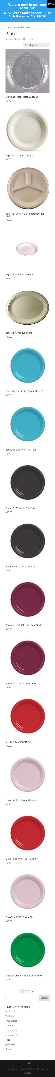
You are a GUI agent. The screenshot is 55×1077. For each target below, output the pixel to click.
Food (8, 1039)
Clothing (10, 1025)
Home (8, 27)
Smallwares (11, 1020)
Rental (9, 1049)
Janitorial (10, 1044)
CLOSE (51, 4)
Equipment (11, 1035)
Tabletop (10, 1016)
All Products (12, 1011)
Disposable (18, 27)
